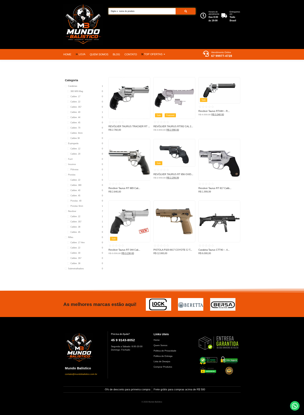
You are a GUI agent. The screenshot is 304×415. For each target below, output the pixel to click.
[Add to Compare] (146, 86)
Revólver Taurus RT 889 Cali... (124, 188)
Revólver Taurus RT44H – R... (214, 111)
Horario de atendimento (214, 13)
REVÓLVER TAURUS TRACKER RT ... (129, 126)
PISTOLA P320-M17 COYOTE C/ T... (172, 249)
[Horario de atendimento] (203, 16)
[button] (295, 406)
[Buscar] (186, 11)
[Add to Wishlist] (146, 80)
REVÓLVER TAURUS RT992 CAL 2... (173, 126)
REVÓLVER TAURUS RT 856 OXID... (173, 174)
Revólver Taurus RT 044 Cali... (124, 249)
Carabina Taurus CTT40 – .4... (213, 249)
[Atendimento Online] (206, 54)
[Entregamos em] (224, 16)
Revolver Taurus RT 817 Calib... (214, 188)
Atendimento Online (221, 52)
